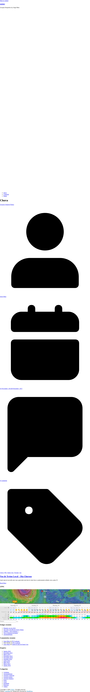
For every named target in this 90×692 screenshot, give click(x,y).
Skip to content (4, 0)
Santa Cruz (10, 572)
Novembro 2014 (8, 657)
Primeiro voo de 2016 (10, 628)
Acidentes (6, 672)
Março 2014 (7, 664)
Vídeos (12, 204)
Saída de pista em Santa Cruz (20, 644)
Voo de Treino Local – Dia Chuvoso (16, 576)
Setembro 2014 (8, 659)
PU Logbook (15, 641)
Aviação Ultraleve (5, 204)
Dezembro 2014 (8, 656)
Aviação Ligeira (8, 677)
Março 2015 (7, 654)
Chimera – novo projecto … (11, 631)
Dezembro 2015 (8, 653)
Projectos (6, 685)
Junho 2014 (7, 661)
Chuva (2, 572)
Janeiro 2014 (7, 665)
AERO (2, 4)
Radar (5, 196)
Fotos (5, 680)
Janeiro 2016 (7, 651)
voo (20, 572)
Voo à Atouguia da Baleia (11, 633)
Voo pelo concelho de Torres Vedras (14, 630)
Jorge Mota (3, 296)
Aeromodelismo (8, 634)
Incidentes (6, 683)
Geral (5, 682)
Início (5, 193)
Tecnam (16, 572)
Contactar (6, 194)
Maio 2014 (7, 662)
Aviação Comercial (9, 675)
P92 (5, 572)
